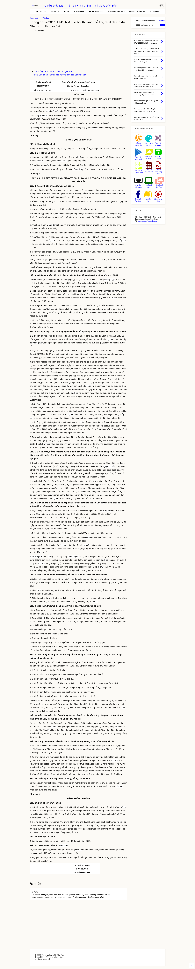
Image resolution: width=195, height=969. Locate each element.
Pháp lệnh (79, 11)
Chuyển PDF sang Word (158, 172)
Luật (67, 11)
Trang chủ (42, 11)
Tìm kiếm (155, 11)
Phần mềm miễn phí (115, 11)
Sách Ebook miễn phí (137, 11)
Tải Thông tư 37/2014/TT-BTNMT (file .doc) (53, 71)
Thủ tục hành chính (95, 11)
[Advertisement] (78, 53)
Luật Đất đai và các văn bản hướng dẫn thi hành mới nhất (60, 75)
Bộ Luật (56, 11)
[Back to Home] (191, 965)
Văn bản (46, 18)
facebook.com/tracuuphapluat (147, 221)
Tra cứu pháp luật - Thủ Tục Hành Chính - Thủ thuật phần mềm (80, 5)
